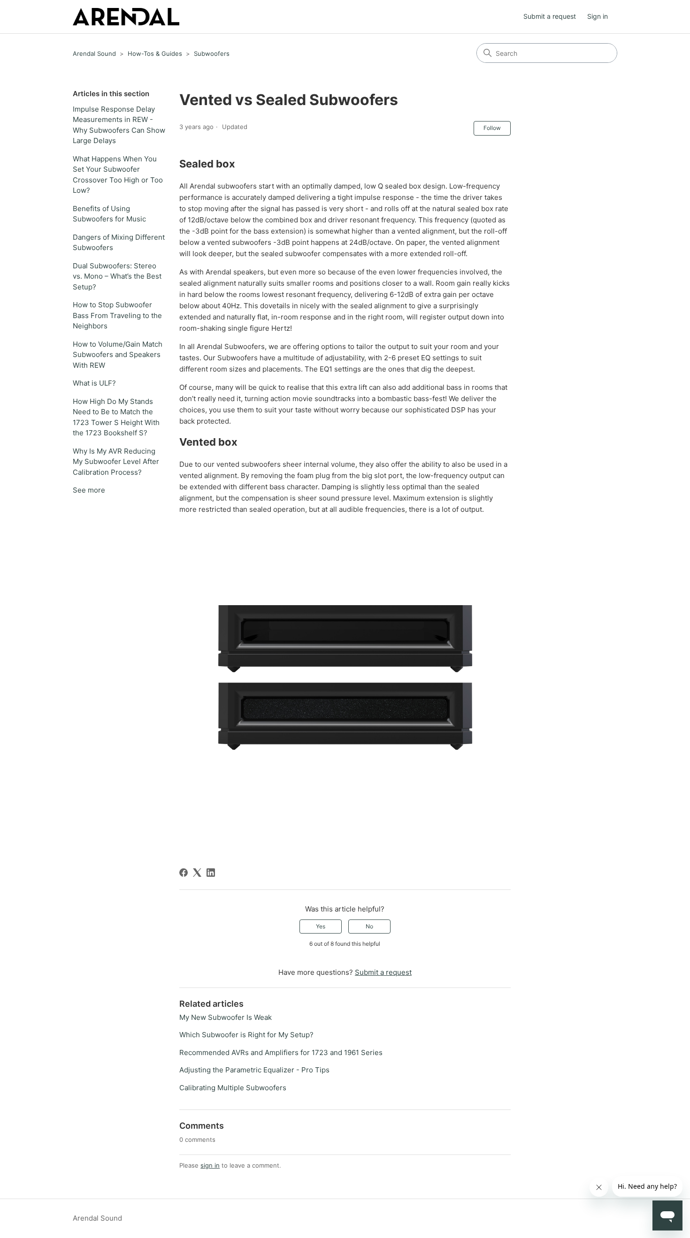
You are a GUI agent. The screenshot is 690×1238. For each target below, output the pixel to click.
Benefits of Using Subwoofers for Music (109, 214)
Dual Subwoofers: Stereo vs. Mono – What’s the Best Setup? (117, 276)
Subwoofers (212, 53)
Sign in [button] (597, 16)
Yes (320, 926)
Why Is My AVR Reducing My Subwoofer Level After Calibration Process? (116, 462)
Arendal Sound (94, 53)
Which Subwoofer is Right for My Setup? (246, 1034)
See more (89, 490)
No (369, 926)
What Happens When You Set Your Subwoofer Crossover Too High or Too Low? (118, 174)
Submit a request (549, 16)
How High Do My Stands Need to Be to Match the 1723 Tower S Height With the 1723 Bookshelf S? (116, 417)
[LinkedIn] (211, 872)
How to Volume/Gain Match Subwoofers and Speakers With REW (117, 355)
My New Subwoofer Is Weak (225, 1017)
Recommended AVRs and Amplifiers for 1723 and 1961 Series (281, 1052)
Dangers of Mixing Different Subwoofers (119, 242)
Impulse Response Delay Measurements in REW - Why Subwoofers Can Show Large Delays (119, 125)
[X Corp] (197, 872)
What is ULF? (94, 383)
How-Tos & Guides (155, 53)
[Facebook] (183, 872)
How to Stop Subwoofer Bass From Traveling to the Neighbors (117, 315)
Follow (492, 127)
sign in (210, 1165)
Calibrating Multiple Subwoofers (232, 1087)
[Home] (126, 16)
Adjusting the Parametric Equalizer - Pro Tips (254, 1069)
